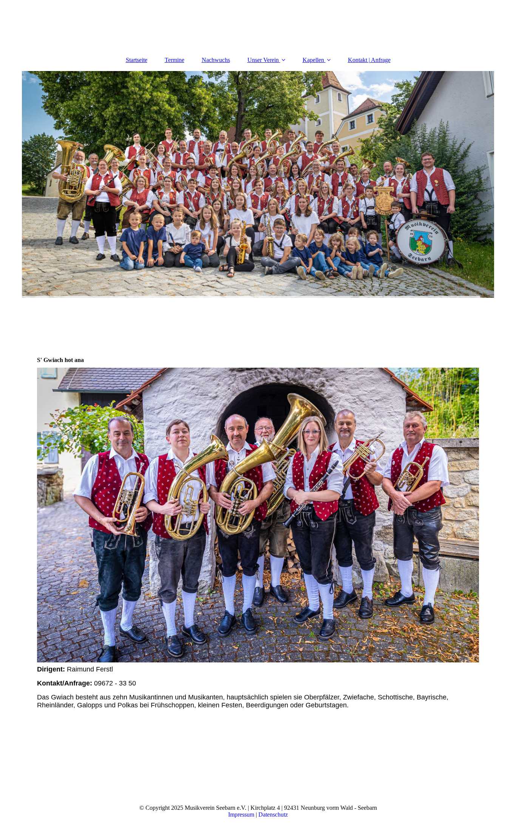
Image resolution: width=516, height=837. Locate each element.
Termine (174, 60)
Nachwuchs (216, 60)
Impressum (241, 814)
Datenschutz (273, 814)
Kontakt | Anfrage (369, 60)
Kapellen (313, 60)
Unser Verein (263, 60)
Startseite (136, 60)
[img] (258, 184)
